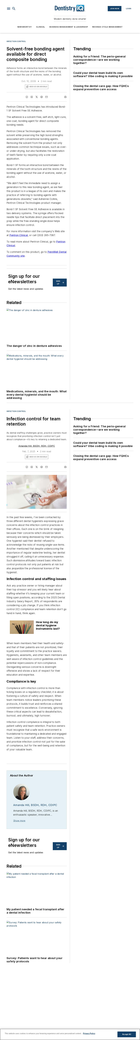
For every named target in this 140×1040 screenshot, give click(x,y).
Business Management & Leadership (68, 27)
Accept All (126, 1034)
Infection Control (16, 41)
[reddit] (41, 97)
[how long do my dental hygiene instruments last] (22, 627)
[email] (46, 97)
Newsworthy (24, 27)
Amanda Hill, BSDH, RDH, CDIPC (36, 446)
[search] (14, 9)
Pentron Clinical (18, 235)
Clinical (40, 27)
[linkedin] (31, 97)
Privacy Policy (89, 1033)
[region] (70, 1034)
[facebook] (26, 97)
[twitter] (36, 97)
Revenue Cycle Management (107, 27)
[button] (9, 9)
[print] (65, 97)
